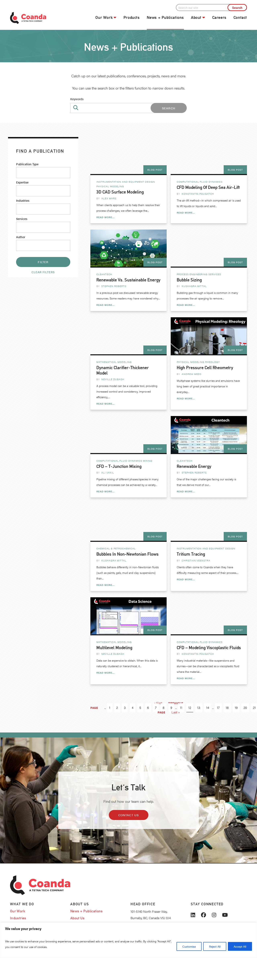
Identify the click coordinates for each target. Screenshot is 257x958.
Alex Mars (108, 198)
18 (227, 707)
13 (198, 707)
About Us (77, 918)
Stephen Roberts (113, 286)
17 (218, 707)
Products (131, 17)
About (196, 17)
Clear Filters (43, 272)
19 (236, 707)
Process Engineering (192, 274)
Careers (219, 17)
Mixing (147, 460)
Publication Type (27, 164)
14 (207, 707)
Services (21, 219)
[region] (128, 940)
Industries (22, 200)
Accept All (240, 946)
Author (20, 237)
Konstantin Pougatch (198, 193)
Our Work (104, 17)
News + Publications (165, 17)
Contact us (128, 815)
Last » (175, 712)
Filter (43, 262)
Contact (240, 17)
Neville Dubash (112, 379)
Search (168, 108)
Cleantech (104, 274)
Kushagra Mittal (194, 286)
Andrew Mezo (192, 374)
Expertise (22, 182)
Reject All (214, 946)
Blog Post (155, 169)
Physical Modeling (110, 186)
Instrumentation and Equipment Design (125, 181)
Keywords (77, 99)
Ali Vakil (107, 472)
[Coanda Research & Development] (38, 18)
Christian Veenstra (196, 560)
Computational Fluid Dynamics (199, 181)
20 (245, 707)
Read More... (105, 217)
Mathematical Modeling (114, 362)
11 (181, 707)
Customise (189, 946)
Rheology (212, 362)
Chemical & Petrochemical (116, 548)
